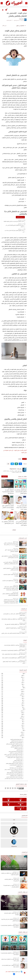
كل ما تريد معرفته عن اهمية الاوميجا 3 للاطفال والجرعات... (11, 886)
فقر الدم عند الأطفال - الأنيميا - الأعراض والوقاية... (15, 757)
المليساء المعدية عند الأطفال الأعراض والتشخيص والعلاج (10, 569)
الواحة (8, 799)
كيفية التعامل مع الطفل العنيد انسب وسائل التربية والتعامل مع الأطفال (10, 563)
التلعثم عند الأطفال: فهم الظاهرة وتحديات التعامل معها (8, 507)
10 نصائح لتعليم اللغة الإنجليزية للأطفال (16, 739)
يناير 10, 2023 (15, 567)
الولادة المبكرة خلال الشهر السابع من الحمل (16, 751)
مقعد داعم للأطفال (19, 766)
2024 (24, 673)
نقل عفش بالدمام (20, 807)
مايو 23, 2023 (15, 548)
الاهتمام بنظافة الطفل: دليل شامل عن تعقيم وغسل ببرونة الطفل (14, 614)
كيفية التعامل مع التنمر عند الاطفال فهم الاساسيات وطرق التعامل (20, 491)
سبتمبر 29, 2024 (15, 554)
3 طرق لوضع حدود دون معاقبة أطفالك (16, 742)
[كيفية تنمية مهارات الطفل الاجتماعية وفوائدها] (23, 913)
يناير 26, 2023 (15, 579)
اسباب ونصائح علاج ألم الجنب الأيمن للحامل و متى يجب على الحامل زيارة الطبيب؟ (11, 544)
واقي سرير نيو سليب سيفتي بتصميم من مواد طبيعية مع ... (13, 778)
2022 (24, 709)
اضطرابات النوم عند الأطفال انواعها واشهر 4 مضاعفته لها (8, 491)
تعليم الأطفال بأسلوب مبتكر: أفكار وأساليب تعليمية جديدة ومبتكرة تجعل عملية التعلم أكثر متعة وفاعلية (10, 588)
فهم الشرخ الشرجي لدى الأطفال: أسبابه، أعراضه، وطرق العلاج (21, 523)
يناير (23, 685)
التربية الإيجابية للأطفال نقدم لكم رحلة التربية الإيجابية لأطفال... (10, 920)
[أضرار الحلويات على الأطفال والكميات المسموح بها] (23, 879)
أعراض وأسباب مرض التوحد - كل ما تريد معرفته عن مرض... (13, 769)
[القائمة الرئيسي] (26, 3)
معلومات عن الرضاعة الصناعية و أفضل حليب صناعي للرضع (13, 633)
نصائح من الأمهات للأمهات (18, 760)
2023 (24, 687)
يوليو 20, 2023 (15, 541)
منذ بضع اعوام (20, 220)
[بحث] (2, 3)
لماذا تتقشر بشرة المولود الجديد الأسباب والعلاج (10, 581)
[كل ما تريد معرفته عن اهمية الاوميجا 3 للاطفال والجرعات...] (23, 886)
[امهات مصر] (14, 3)
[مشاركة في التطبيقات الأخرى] (8, 464)
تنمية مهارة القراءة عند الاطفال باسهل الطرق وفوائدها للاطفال (10, 594)
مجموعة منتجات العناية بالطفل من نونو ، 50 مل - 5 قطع (14, 754)
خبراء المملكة (20, 803)
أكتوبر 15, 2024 (15, 560)
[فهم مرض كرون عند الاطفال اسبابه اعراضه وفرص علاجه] (23, 959)
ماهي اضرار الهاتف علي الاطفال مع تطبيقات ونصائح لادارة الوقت (13, 619)
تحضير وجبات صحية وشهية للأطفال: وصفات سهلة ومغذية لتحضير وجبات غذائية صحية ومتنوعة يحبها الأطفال (11, 601)
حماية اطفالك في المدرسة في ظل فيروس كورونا (15, 772)
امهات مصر (8, 971)
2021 (24, 730)
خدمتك (8, 803)
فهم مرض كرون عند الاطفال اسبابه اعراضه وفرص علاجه (21, 507)
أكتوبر (22, 675)
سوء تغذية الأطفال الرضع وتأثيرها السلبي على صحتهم (15, 226)
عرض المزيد (4, 476)
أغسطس (22, 694)
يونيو (23, 698)
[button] (20, 464)
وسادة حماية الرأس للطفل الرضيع (17, 745)
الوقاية (24, 10)
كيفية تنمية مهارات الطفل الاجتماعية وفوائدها (11, 575)
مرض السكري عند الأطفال (18, 748)
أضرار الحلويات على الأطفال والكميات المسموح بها (15, 624)
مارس (22, 682)
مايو (23, 678)
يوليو (23, 696)
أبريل (23, 680)
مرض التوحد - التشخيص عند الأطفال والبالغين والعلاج (14, 763)
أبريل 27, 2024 (15, 598)
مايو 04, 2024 (15, 585)
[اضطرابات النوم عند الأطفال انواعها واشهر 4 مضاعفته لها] (23, 926)
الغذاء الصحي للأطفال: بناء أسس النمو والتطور (8, 522)
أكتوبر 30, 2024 (15, 592)
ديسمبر (22, 689)
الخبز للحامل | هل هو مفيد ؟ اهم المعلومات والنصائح (11, 550)
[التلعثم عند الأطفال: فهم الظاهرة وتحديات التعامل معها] (23, 965)
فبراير (23, 684)
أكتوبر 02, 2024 (15, 573)
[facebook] (14, 974)
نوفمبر (22, 691)
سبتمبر (22, 677)
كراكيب (20, 799)
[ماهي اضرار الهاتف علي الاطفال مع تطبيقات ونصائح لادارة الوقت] (23, 873)
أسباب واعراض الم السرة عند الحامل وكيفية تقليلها (14, 221)
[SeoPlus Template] (21, 971)
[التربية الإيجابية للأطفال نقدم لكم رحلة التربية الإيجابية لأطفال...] (23, 919)
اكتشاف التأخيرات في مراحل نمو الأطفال (16, 775)
